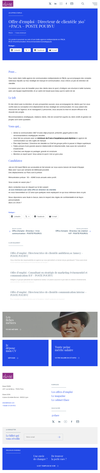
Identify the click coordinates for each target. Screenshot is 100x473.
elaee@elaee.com (8, 403)
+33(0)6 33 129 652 (9, 406)
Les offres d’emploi (62, 391)
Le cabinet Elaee (60, 399)
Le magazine (58, 395)
